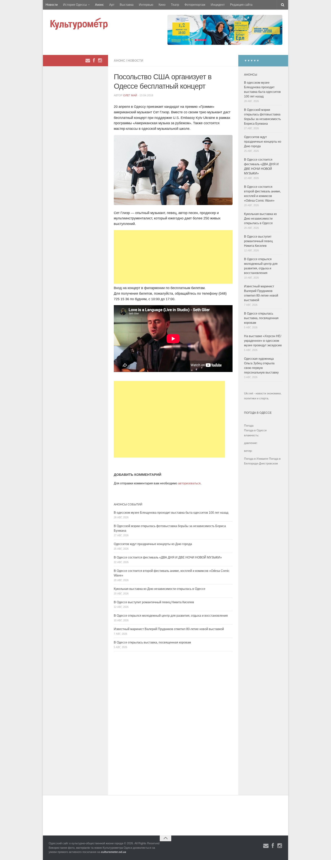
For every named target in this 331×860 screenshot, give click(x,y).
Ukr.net (248, 393)
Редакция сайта (241, 4)
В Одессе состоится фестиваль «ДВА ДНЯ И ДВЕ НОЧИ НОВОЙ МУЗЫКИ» (168, 557)
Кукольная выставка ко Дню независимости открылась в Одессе (159, 588)
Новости (52, 4)
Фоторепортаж (194, 4)
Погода (248, 425)
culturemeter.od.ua (113, 851)
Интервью (146, 4)
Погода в (255, 430)
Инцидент (218, 4)
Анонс (99, 4)
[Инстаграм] (100, 60)
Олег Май (130, 95)
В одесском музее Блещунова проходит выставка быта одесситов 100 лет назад (171, 512)
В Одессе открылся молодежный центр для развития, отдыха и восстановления (171, 615)
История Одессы (75, 4)
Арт (111, 4)
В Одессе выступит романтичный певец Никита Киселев (154, 602)
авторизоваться (189, 483)
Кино (162, 4)
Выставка (127, 4)
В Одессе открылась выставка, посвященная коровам (152, 642)
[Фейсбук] (94, 60)
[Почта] (87, 60)
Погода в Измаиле (256, 458)
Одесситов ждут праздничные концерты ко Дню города (153, 544)
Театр (175, 4)
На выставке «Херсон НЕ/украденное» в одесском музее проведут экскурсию (263, 340)
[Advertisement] (173, 257)
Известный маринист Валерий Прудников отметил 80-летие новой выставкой (169, 629)
